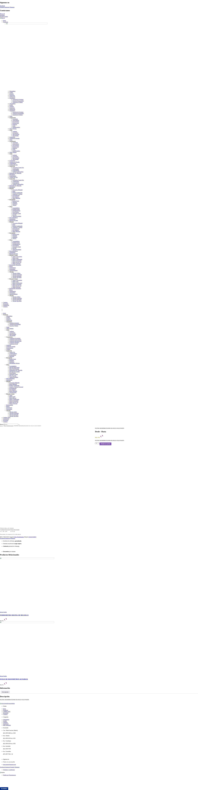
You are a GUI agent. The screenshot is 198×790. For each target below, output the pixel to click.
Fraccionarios (15, 121)
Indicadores (12, 174)
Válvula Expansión (17, 274)
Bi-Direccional (16, 209)
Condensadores (13, 353)
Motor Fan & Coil (16, 262)
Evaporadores (15, 170)
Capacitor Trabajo (13, 325)
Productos (5, 22)
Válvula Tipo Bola (16, 277)
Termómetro (9, 407)
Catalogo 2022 (6, 417)
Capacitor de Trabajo (17, 102)
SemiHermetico (16, 127)
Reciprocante (15, 123)
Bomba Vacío (15, 201)
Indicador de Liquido (14, 371)
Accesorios (15, 119)
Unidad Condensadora (17, 171)
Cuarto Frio (12, 352)
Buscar (1, 424)
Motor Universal (16, 263)
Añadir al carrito (105, 444)
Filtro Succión (12, 375)
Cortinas (8, 349)
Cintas (10, 116)
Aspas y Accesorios (17, 256)
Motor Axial (15, 258)
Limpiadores (12, 219)
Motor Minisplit (16, 198)
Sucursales (5, 303)
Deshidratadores (16, 210)
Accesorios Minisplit (17, 190)
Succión (14, 215)
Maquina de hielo (13, 220)
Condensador (15, 169)
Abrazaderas (12, 91)
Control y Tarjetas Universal (16, 387)
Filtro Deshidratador (14, 369)
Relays (11, 266)
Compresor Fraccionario (15, 339)
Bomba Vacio (12, 359)
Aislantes (11, 94)
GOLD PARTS (32, 537)
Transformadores (13, 270)
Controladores (12, 163)
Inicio (4, 20)
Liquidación (6, 305)
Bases (13, 191)
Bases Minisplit (13, 384)
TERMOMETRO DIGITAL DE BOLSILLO (14, 615)
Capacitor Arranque (14, 323)
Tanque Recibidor (16, 216)
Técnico (14, 205)
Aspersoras (12, 95)
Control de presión (10, 346)
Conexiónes (15, 133)
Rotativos (14, 124)
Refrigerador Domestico (15, 265)
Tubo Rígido (15, 135)
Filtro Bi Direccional (14, 367)
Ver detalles (4, 788)
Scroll (13, 126)
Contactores (12, 137)
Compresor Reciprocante (15, 341)
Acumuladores (15, 208)
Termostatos (12, 269)
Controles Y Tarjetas (17, 194)
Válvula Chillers (16, 273)
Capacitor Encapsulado (18, 101)
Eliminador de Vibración (15, 173)
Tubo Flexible (15, 134)
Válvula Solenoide (16, 276)
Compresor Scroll (13, 343)
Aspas (10, 395)
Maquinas (11, 356)
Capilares (14, 131)
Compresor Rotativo (14, 342)
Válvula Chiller (13, 412)
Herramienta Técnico (14, 363)
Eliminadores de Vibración (15, 370)
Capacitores (12, 98)
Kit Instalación (15, 195)
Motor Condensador (17, 259)
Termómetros (12, 267)
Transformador (12, 392)
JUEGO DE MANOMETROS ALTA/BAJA (14, 679)
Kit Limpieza (15, 196)
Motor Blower (12, 398)
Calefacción (12, 96)
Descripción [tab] (5, 692)
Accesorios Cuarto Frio (18, 167)
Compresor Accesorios (14, 338)
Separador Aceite (16, 213)
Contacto (5, 306)
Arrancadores (15, 120)
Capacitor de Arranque (17, 99)
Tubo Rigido (12, 335)
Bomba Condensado (17, 192)
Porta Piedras (15, 212)
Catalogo (5, 302)
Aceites (11, 92)
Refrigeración (9, 405)
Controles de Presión (14, 138)
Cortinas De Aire (13, 164)
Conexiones (12, 332)
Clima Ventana (12, 128)
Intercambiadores (13, 217)
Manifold (14, 202)
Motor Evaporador (16, 260)
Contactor (8, 345)
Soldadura (14, 203)
